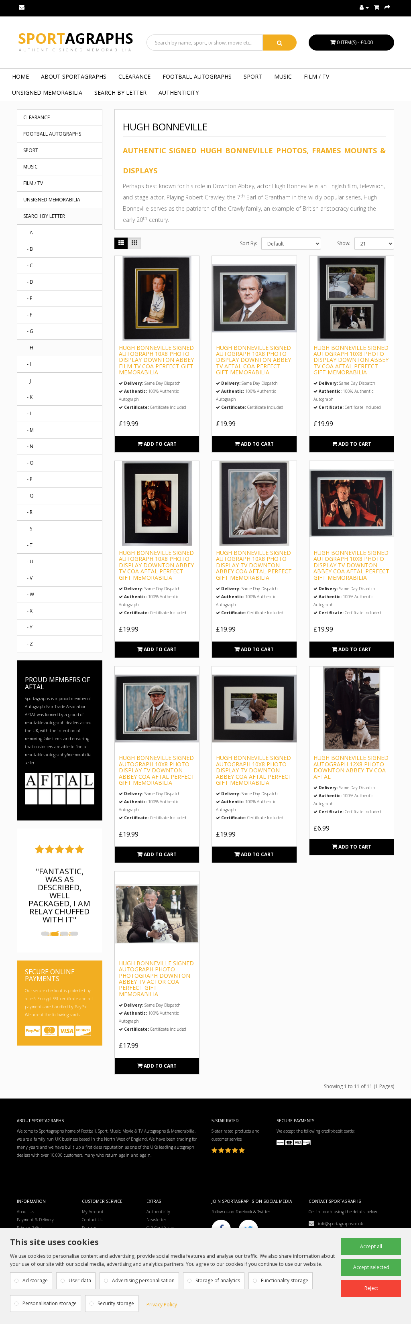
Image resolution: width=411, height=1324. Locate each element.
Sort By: (248, 243)
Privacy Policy (161, 1304)
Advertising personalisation (143, 1280)
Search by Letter (120, 92)
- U (28, 561)
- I (27, 364)
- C (28, 265)
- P (28, 479)
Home (20, 76)
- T (28, 545)
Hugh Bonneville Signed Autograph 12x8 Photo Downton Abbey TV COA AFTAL (351, 767)
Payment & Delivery (35, 1219)
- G (28, 331)
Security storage (116, 1303)
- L (27, 413)
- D (28, 281)
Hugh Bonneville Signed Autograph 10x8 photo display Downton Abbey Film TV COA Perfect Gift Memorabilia (156, 360)
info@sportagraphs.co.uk (338, 1224)
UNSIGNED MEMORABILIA (47, 92)
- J (27, 380)
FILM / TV (316, 76)
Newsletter (156, 1219)
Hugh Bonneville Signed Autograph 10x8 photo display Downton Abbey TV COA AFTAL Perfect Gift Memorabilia (351, 360)
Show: (343, 243)
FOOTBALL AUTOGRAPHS (197, 76)
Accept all (371, 1246)
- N (28, 446)
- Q (28, 495)
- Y (28, 627)
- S (27, 528)
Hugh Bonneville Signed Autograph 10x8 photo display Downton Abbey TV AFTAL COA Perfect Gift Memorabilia (253, 360)
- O (28, 462)
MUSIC (283, 76)
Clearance (134, 76)
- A (28, 232)
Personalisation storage (49, 1303)
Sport (75, 38)
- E (27, 298)
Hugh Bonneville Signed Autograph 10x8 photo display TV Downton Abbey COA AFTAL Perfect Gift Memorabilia (254, 565)
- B (28, 249)
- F (27, 314)
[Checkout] (387, 7)
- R (28, 512)
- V (28, 578)
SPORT (253, 76)
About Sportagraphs (73, 76)
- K (28, 397)
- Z (28, 643)
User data (80, 1280)
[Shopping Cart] (376, 7)
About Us (25, 1211)
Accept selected (371, 1267)
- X (28, 610)
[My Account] (364, 7)
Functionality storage (284, 1280)
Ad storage (35, 1280)
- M (28, 429)
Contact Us (92, 1219)
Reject (371, 1288)
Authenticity (179, 92)
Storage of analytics (217, 1280)
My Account (93, 1211)
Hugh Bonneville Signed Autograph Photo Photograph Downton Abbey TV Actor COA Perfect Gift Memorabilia (156, 978)
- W (28, 594)
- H (28, 347)
